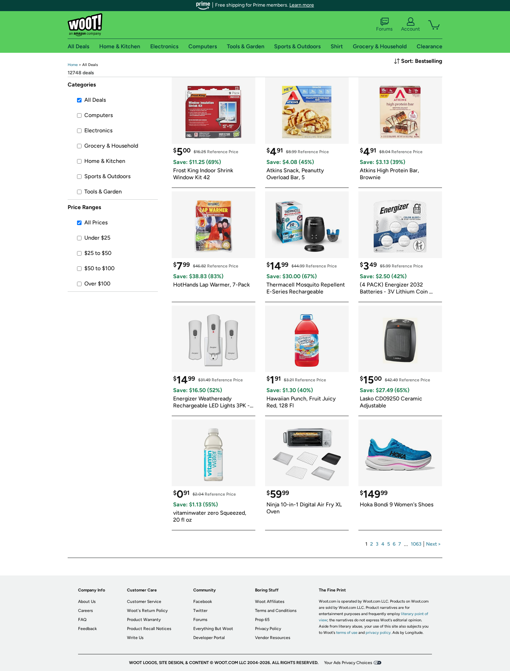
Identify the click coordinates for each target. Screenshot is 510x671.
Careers (85, 610)
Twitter (200, 610)
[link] (73, 64)
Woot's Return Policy (147, 610)
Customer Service (144, 601)
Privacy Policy (268, 628)
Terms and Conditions (276, 610)
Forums (384, 29)
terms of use (346, 632)
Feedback (87, 628)
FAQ (82, 619)
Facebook (202, 601)
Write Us (135, 637)
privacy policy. (378, 632)
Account (410, 29)
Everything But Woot (213, 628)
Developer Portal (209, 637)
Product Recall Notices (149, 628)
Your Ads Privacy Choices (348, 662)
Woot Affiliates (269, 601)
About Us (87, 601)
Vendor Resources (272, 637)
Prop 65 (262, 619)
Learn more (301, 5)
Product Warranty (144, 619)
